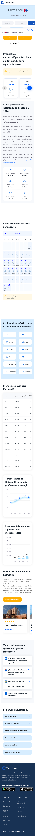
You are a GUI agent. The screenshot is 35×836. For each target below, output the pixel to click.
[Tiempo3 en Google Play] (8, 789)
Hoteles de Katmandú (12, 599)
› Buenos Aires (7, 802)
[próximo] (29, 88)
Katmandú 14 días (11, 716)
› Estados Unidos (5, 811)
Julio (10, 38)
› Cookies (20, 812)
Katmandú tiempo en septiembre (16, 731)
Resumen (7, 23)
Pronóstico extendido (12, 723)
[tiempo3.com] (8, 2)
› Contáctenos (21, 816)
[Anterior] (4, 88)
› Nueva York (7, 820)
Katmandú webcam (11, 738)
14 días (21, 23)
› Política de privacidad (24, 808)
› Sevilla (5, 824)
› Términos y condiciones (21, 802)
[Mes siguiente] (28, 233)
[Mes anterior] (6, 233)
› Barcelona (6, 806)
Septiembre (24, 38)
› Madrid (5, 816)
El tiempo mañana (11, 745)
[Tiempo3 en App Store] (26, 789)
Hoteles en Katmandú (12, 752)
